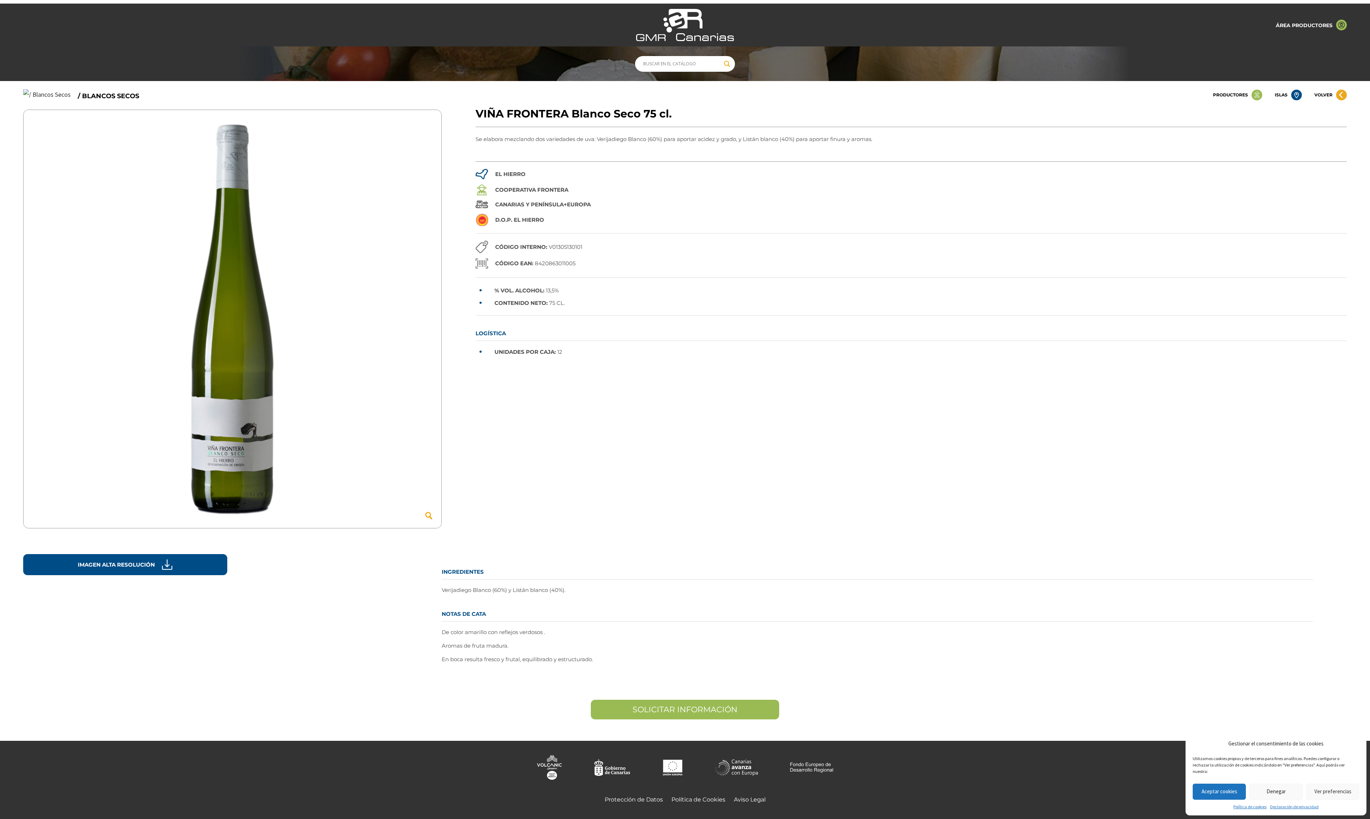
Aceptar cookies (1219, 791)
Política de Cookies (698, 799)
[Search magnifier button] (727, 64)
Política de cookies (1250, 806)
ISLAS (1281, 94)
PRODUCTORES (1230, 94)
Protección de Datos (634, 799)
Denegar (1276, 791)
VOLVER (1323, 94)
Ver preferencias (1332, 791)
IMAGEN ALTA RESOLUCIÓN (116, 564)
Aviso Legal (750, 799)
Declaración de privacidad (1294, 806)
